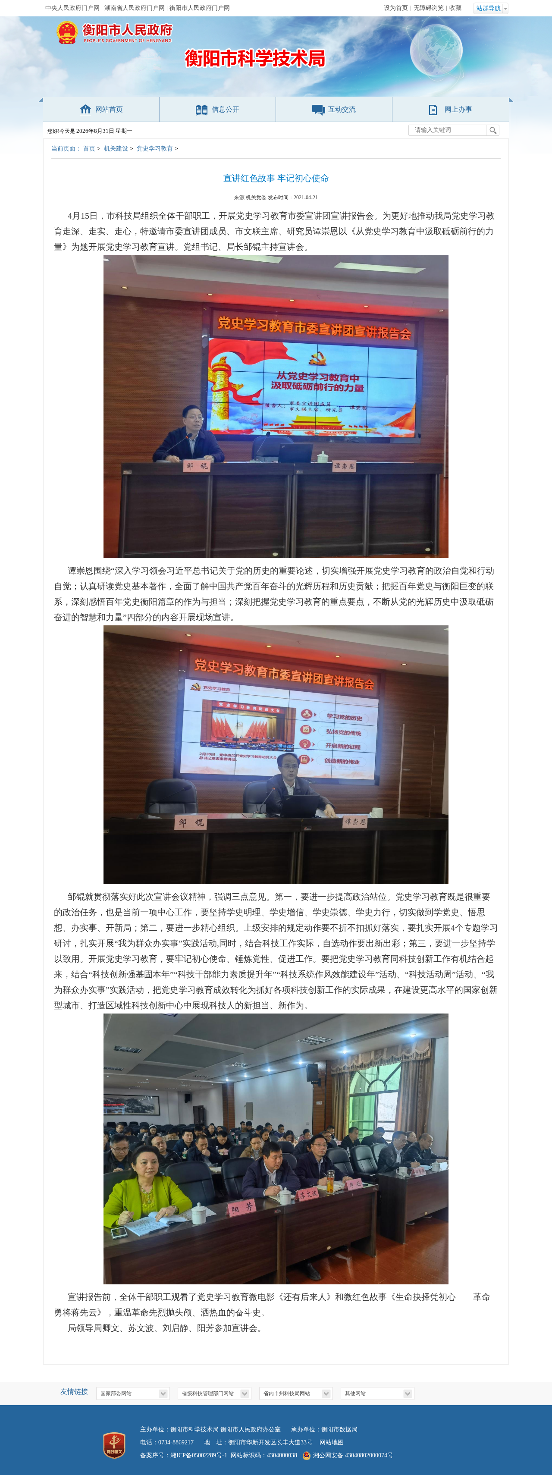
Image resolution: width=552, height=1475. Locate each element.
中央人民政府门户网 (72, 8)
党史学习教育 (155, 148)
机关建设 (116, 148)
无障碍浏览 (429, 8)
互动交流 (342, 109)
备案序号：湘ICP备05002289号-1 (183, 1455)
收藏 (455, 8)
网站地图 (332, 1442)
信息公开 (225, 109)
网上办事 (458, 109)
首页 (89, 148)
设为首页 (396, 8)
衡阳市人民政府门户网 (199, 8)
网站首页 (109, 109)
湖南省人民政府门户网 (134, 8)
